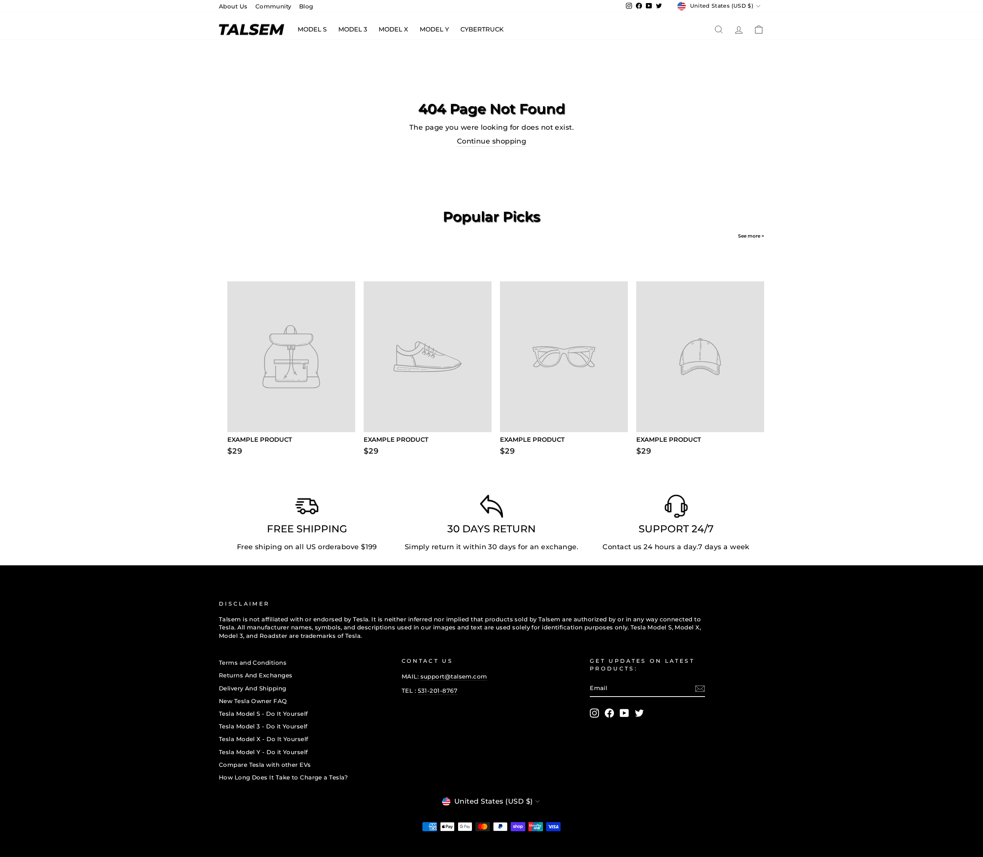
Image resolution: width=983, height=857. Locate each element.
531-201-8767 (437, 690)
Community (273, 6)
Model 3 (352, 29)
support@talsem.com (453, 676)
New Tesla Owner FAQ (253, 701)
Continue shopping (491, 141)
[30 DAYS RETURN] (491, 508)
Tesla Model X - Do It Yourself (263, 739)
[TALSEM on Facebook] (609, 713)
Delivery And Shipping (252, 688)
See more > (751, 236)
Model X (393, 29)
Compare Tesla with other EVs (265, 764)
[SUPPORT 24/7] (676, 508)
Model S (312, 29)
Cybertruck (482, 29)
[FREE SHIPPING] (306, 508)
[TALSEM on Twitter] (639, 713)
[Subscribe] (700, 689)
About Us (233, 6)
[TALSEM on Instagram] (594, 713)
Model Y (434, 29)
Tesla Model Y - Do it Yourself (263, 752)
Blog (306, 6)
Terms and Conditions (252, 662)
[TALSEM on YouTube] (624, 713)
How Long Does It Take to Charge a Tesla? (283, 777)
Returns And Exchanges (255, 675)
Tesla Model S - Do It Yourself (263, 713)
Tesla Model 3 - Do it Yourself (263, 726)
